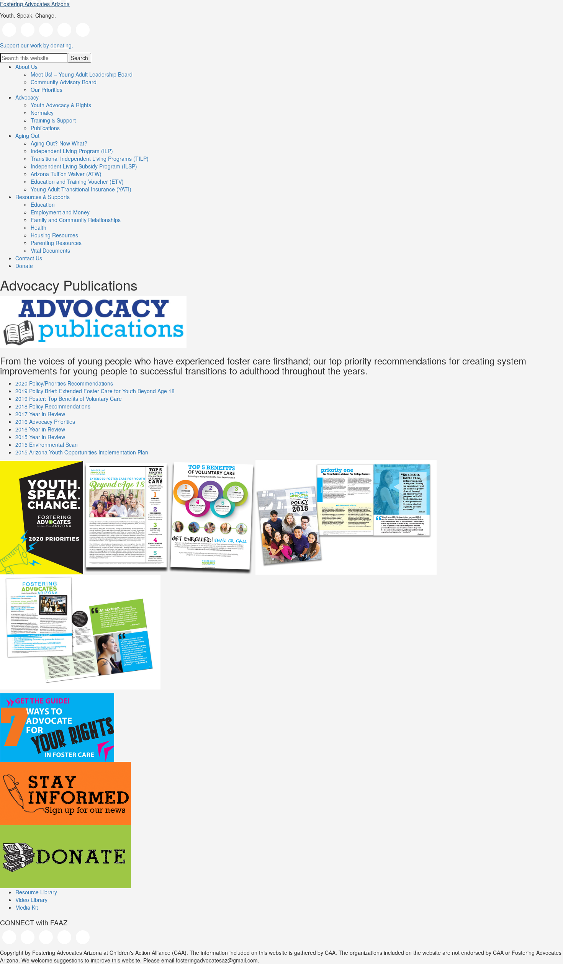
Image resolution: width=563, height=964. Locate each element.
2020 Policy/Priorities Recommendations (64, 383)
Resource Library (36, 892)
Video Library (31, 900)
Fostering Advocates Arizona (35, 4)
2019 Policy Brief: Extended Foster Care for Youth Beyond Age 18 (95, 391)
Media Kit (26, 907)
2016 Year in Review (40, 429)
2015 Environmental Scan (46, 444)
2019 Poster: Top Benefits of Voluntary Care (68, 398)
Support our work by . (36, 45)
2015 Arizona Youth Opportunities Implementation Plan (81, 452)
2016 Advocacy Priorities (45, 421)
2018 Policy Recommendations (52, 406)
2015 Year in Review (40, 437)
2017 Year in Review (40, 414)
